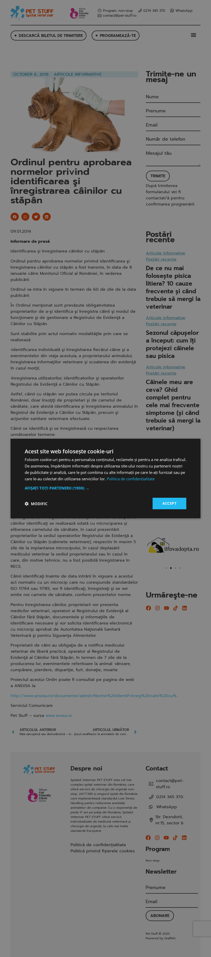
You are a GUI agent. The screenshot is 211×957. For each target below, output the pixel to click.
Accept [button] (169, 503)
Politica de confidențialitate (131, 478)
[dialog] (105, 478)
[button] (105, 488)
